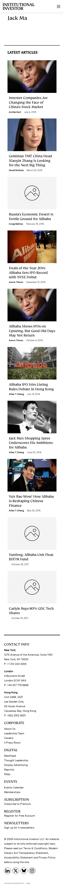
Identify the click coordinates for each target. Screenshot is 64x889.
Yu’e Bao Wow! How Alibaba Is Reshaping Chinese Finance (31, 501)
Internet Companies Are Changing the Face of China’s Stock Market (28, 102)
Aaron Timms (16, 282)
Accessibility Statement (18, 857)
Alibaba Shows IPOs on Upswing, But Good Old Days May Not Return (32, 331)
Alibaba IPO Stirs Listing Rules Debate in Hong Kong (31, 386)
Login (28, 883)
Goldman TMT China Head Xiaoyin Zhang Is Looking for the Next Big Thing (30, 160)
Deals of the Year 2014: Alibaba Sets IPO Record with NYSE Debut (28, 272)
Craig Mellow (16, 224)
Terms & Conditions (35, 848)
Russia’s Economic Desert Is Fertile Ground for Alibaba (31, 216)
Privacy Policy (47, 857)
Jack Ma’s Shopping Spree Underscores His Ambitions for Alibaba (31, 443)
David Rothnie (16, 170)
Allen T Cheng (16, 394)
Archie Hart (15, 112)
